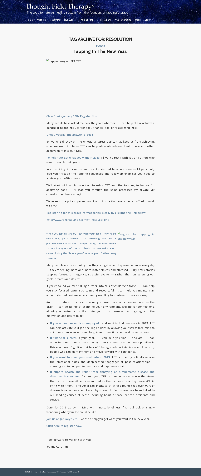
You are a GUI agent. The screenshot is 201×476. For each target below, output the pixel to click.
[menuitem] (30, 20)
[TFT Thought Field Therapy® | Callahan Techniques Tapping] (79, 8)
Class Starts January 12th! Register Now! (72, 116)
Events (100, 46)
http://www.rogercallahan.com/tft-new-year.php (77, 219)
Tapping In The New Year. (100, 51)
